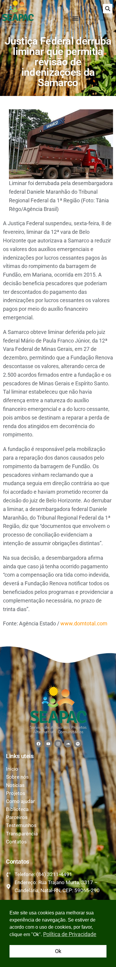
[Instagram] (58, 743)
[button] (107, 8)
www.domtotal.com (83, 623)
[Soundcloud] (68, 743)
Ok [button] (58, 951)
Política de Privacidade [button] (69, 934)
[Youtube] (48, 743)
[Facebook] (38, 743)
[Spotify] (77, 743)
